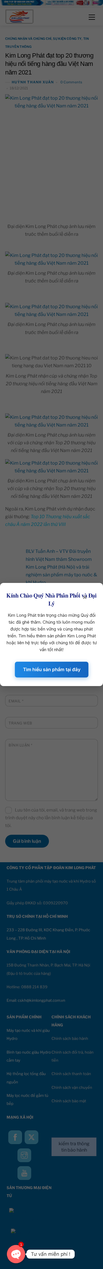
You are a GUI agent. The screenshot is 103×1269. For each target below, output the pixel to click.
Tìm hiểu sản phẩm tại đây (51, 669)
